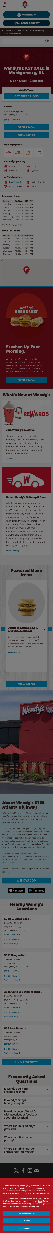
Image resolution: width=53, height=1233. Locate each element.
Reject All (26, 1221)
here (40, 1201)
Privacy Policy (35, 1206)
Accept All (26, 1228)
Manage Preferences (26, 1213)
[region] (26, 1205)
